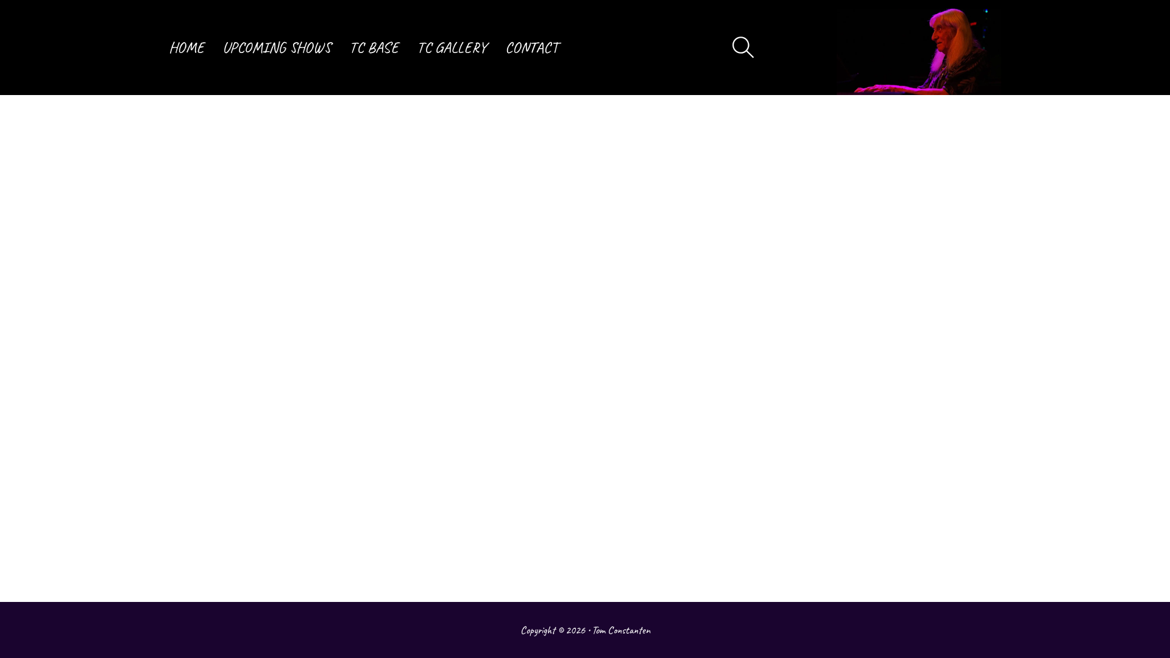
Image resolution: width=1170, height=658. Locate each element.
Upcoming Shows (276, 47)
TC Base (374, 47)
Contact (531, 47)
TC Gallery (452, 47)
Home (186, 47)
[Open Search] (743, 47)
